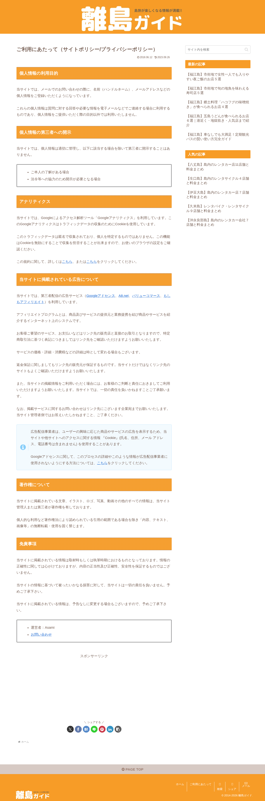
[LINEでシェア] (94, 729)
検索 (220, 789)
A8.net (124, 296)
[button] (118, 729)
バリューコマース (146, 296)
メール (246, 786)
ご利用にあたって (200, 784)
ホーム (180, 784)
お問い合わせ (41, 634)
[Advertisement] (94, 686)
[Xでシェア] (70, 729)
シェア (232, 789)
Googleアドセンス (100, 296)
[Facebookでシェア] (78, 729)
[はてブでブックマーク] (86, 729)
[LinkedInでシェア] (110, 729)
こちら (67, 262)
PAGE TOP (134, 769)
